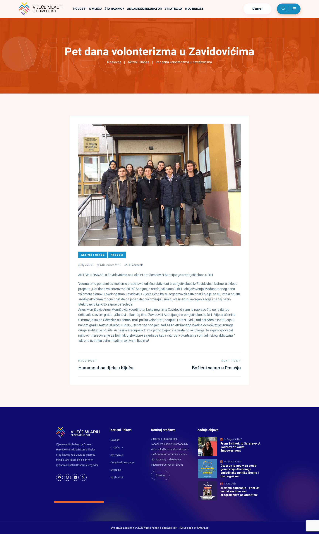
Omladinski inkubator (144, 9)
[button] (126, 447)
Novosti (79, 9)
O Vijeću (95, 9)
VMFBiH (89, 265)
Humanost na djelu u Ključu (105, 368)
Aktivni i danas (138, 62)
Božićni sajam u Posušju (216, 368)
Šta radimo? (114, 9)
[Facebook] (59, 477)
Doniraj (257, 9)
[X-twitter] (83, 477)
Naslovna (114, 62)
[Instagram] (67, 477)
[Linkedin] (75, 477)
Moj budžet (194, 9)
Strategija (173, 9)
